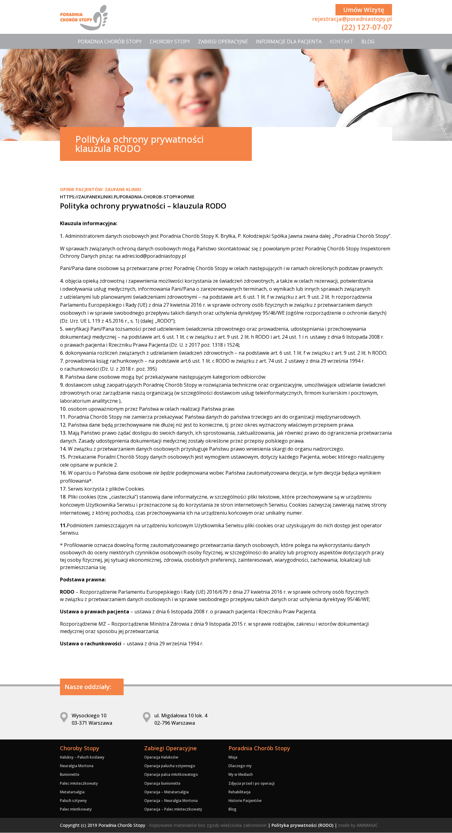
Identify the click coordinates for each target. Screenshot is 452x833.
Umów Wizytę (363, 10)
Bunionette (69, 774)
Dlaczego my (240, 765)
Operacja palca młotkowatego (171, 774)
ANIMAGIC (367, 825)
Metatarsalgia (72, 792)
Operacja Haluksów (161, 757)
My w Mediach (240, 774)
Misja (232, 757)
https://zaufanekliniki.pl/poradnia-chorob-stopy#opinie (127, 197)
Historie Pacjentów (245, 800)
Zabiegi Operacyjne (223, 41)
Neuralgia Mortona (76, 765)
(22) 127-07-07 (367, 27)
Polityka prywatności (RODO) (302, 825)
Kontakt (341, 41)
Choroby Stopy (170, 41)
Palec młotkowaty (76, 809)
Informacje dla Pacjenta (289, 41)
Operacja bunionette (162, 783)
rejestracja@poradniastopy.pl (352, 18)
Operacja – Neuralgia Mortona (171, 800)
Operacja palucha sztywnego (169, 765)
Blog (368, 41)
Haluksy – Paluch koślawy (82, 757)
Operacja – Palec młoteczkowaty (173, 809)
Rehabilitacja (239, 792)
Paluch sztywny (73, 800)
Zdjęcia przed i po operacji (251, 783)
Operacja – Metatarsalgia (166, 792)
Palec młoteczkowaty (79, 783)
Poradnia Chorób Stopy (110, 41)
